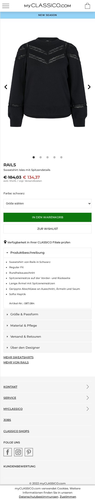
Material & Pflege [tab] (23, 325)
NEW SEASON (47, 15)
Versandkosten (33, 180)
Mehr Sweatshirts (18, 357)
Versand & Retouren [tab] (25, 336)
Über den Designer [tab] (25, 347)
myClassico (13, 409)
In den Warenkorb (47, 217)
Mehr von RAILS (16, 362)
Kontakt (10, 386)
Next (89, 87)
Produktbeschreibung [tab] (27, 252)
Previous (5, 87)
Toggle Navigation (6, 6)
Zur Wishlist (47, 228)
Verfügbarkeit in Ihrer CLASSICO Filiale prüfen (38, 242)
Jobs (7, 420)
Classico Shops (16, 431)
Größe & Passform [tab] (24, 314)
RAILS (9, 164)
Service (9, 397)
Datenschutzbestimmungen (38, 496)
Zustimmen (68, 496)
